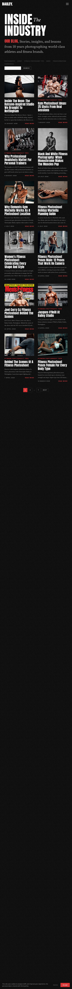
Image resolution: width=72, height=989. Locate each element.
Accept (65, 985)
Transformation (59, 61)
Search (26, 68)
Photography (9, 61)
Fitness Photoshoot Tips (34, 61)
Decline (55, 985)
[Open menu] (67, 4)
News (48, 61)
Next (45, 390)
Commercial (9, 64)
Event (19, 61)
